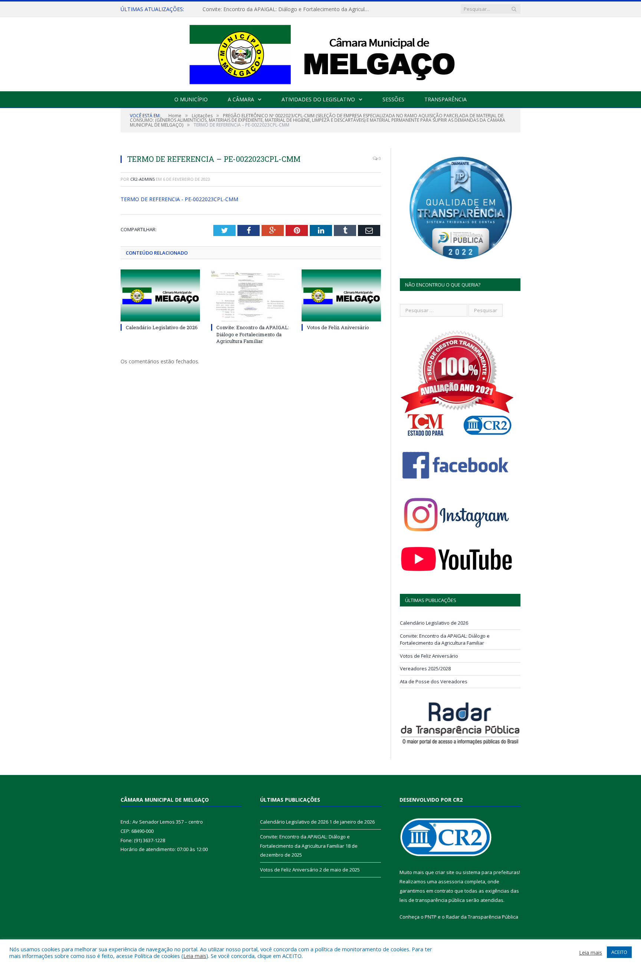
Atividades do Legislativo (318, 99)
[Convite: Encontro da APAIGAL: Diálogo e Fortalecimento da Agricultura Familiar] (250, 295)
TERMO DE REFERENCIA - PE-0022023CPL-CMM (179, 199)
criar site (444, 872)
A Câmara (241, 99)
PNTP (431, 916)
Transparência (445, 99)
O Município (191, 99)
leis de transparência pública (432, 900)
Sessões (393, 99)
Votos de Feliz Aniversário (338, 327)
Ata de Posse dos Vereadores (433, 681)
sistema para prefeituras (491, 872)
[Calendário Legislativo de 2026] (160, 295)
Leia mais (194, 955)
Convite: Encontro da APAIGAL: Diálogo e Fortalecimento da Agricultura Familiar (288, 9)
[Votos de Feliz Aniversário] (341, 295)
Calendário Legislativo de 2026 (162, 327)
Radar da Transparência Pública (482, 916)
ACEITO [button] (619, 952)
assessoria (450, 881)
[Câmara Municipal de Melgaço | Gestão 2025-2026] (320, 52)
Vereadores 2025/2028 (425, 668)
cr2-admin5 (142, 179)
